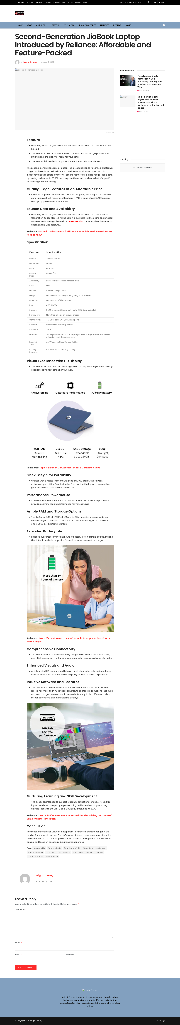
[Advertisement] (142, 134)
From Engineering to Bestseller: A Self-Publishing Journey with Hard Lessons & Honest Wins (149, 81)
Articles (30, 2)
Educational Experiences (94, 848)
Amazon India (75, 221)
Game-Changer (35, 852)
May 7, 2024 (143, 111)
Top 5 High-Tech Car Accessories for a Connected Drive (69, 467)
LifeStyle (39, 2)
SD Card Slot (52, 856)
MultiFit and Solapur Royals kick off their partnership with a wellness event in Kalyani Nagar (150, 102)
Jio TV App (78, 852)
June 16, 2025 (144, 91)
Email (18, 954)
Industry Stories (59, 2)
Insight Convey (30, 62)
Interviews (48, 2)
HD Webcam (64, 852)
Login (162, 2)
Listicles (70, 2)
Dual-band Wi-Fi (72, 848)
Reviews (78, 2)
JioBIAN (89, 852)
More (85, 2)
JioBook (99, 852)
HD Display (51, 852)
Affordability (39, 848)
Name (18, 942)
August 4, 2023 (47, 62)
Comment (20, 909)
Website (70, 954)
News (23, 2)
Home (17, 2)
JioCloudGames (35, 856)
